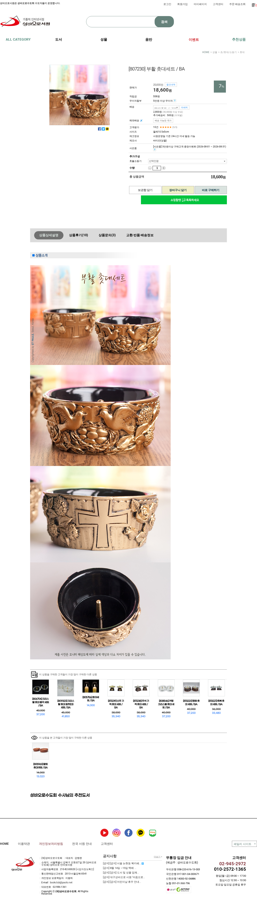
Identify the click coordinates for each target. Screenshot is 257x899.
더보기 (157, 856)
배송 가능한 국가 (163, 120)
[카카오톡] (107, 129)
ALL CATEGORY (18, 39)
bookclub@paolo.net (61, 882)
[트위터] (103, 129)
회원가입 (182, 4)
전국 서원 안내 (82, 844)
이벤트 (194, 40)
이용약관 (24, 844)
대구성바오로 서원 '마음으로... (124, 877)
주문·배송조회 (237, 4)
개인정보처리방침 (51, 844)
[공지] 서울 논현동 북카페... (122, 863)
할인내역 (170, 84)
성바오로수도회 (25, 3)
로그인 (167, 4)
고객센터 (218, 4)
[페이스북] (99, 129)
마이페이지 (200, 4)
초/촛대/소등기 (228, 52)
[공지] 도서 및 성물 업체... (121, 872)
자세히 (184, 107)
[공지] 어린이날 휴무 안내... (122, 881)
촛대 (242, 52)
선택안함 (154, 161)
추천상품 (239, 39)
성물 (214, 52)
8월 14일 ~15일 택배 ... (119, 867)
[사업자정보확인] (85, 869)
